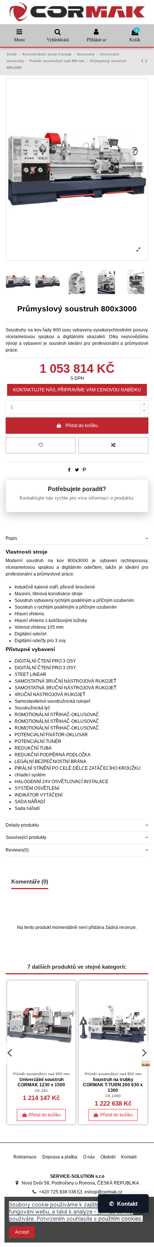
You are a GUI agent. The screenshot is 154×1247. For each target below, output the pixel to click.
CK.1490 (113, 1096)
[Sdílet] (69, 469)
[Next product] (146, 61)
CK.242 (41, 1091)
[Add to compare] (113, 445)
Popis (11, 538)
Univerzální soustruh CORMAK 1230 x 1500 (41, 1082)
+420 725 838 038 (57, 1192)
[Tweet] (77, 469)
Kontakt (128, 1157)
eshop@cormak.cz (103, 1192)
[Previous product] (143, 61)
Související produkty (26, 837)
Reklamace (25, 1157)
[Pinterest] (84, 469)
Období (108, 1157)
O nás (89, 1157)
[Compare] (70, 1003)
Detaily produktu (22, 825)
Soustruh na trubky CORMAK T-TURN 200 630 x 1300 (113, 1085)
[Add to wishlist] (41, 445)
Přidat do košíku (81, 425)
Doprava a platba (59, 1157)
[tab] (77, 538)
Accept (22, 1232)
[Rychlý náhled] (70, 1015)
